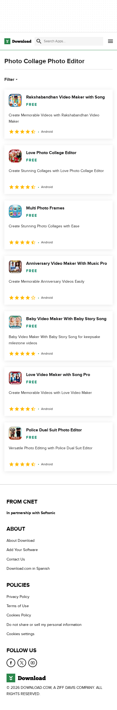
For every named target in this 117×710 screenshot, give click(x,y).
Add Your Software (22, 549)
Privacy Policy (18, 596)
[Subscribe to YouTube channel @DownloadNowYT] (32, 662)
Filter (9, 79)
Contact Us (16, 559)
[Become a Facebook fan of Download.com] (11, 662)
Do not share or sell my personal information (44, 624)
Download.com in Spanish (28, 568)
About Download (21, 540)
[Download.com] (17, 41)
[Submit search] (39, 41)
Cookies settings (21, 634)
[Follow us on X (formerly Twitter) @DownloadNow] (21, 662)
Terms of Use (18, 606)
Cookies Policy (19, 615)
